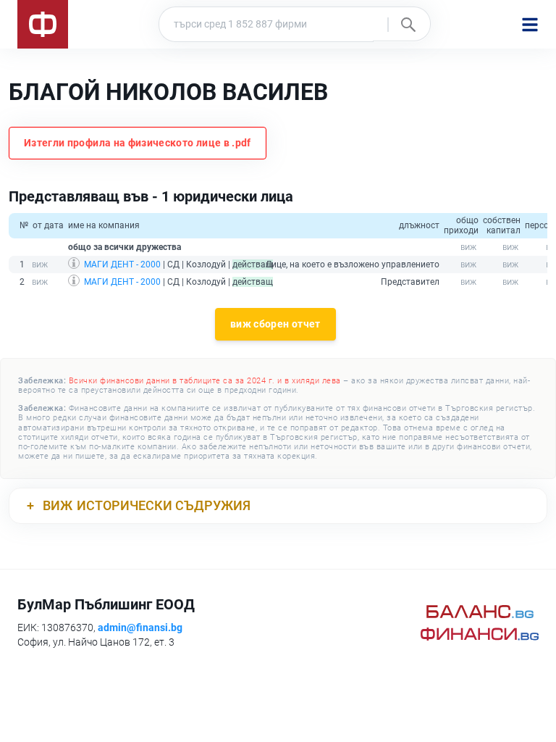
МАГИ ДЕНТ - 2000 (122, 264)
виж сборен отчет (275, 324)
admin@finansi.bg (140, 627)
